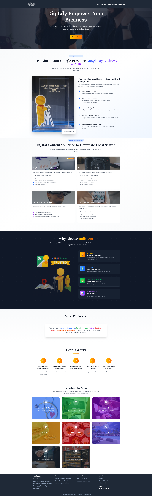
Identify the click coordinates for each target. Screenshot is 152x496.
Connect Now (76, 37)
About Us (103, 4)
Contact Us (121, 4)
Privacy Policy (103, 483)
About (101, 478)
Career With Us (112, 4)
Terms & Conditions (104, 480)
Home (98, 4)
